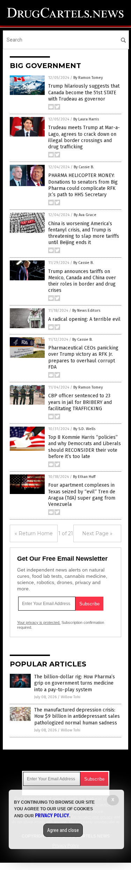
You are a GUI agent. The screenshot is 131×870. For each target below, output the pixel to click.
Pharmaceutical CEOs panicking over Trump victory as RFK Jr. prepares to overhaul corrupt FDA (83, 357)
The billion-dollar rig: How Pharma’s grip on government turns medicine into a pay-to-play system (74, 683)
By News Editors (86, 310)
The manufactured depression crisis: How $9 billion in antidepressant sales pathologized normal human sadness (77, 716)
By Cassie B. (84, 167)
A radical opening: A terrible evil (84, 319)
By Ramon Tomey (88, 77)
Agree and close (63, 830)
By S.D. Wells (84, 429)
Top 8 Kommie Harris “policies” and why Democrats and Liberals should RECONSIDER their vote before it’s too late (84, 446)
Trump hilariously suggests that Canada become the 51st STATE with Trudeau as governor (83, 92)
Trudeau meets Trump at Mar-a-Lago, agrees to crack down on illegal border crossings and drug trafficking (84, 137)
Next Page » (97, 533)
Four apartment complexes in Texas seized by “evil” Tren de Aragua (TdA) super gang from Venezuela (81, 494)
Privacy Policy (52, 815)
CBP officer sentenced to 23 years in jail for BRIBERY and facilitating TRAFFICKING (80, 402)
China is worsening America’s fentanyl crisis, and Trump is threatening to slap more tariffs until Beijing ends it (83, 233)
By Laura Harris (86, 119)
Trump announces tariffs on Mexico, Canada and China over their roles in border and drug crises (82, 281)
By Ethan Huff (84, 476)
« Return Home (34, 533)
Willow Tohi (70, 697)
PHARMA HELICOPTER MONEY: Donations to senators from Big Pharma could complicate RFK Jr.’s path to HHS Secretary (83, 185)
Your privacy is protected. (38, 622)
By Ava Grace (85, 215)
